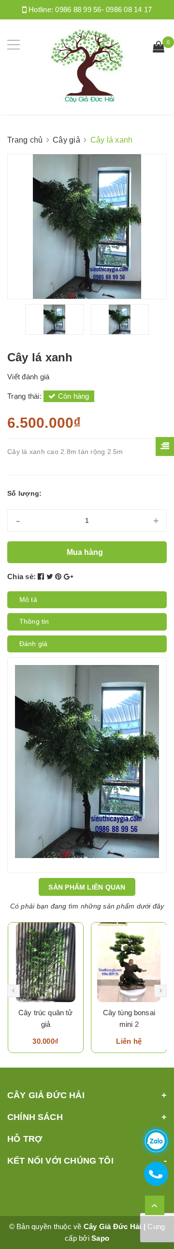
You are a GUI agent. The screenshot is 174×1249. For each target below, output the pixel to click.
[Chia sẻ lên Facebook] (42, 576)
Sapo (100, 1238)
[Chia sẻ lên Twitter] (51, 576)
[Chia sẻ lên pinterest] (59, 576)
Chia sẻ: (21, 576)
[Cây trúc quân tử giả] (46, 962)
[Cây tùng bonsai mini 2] (129, 962)
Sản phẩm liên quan (86, 887)
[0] (158, 48)
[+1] (68, 576)
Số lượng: (24, 493)
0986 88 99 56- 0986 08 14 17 (103, 9)
